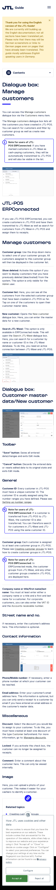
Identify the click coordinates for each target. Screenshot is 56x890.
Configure (28, 870)
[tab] (28, 72)
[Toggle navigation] (49, 7)
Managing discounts (35, 737)
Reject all (39, 878)
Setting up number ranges (16, 502)
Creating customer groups (29, 549)
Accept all (17, 878)
